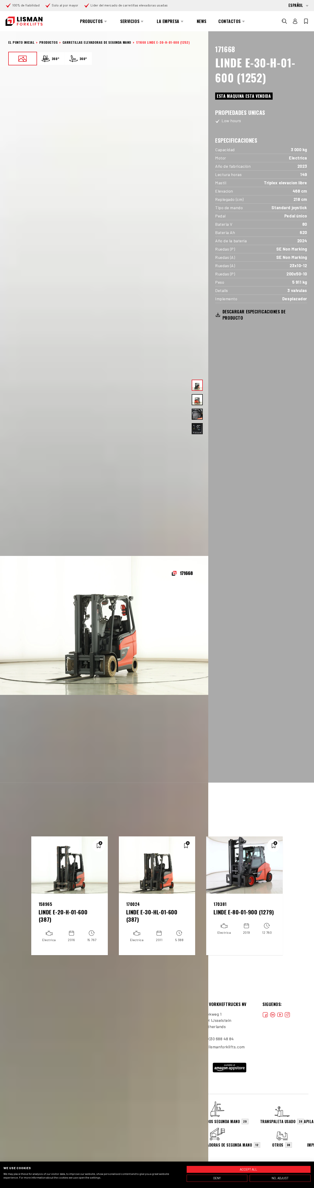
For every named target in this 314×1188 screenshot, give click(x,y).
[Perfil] (295, 21)
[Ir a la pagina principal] (24, 21)
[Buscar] (284, 21)
